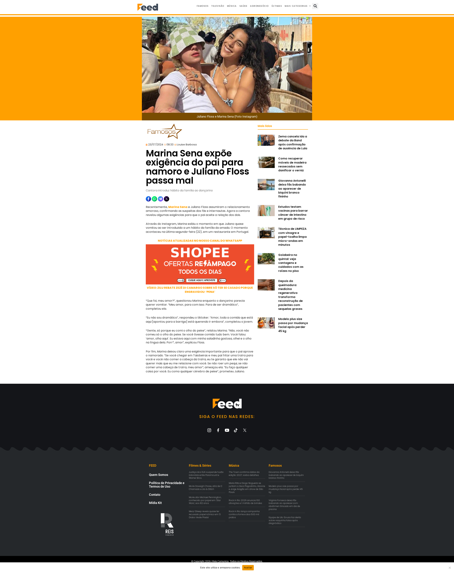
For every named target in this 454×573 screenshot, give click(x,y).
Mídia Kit (155, 503)
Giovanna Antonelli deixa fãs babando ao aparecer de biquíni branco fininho (292, 189)
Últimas (277, 5)
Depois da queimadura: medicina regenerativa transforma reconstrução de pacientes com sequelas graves (290, 295)
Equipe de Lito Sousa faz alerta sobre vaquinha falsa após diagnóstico (285, 520)
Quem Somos (158, 475)
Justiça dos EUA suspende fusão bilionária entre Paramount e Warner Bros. (206, 475)
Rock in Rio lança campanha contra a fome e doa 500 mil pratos (244, 514)
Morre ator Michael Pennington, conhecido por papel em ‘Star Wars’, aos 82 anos (205, 500)
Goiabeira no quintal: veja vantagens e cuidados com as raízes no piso (290, 263)
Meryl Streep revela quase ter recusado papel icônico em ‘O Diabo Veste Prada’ (205, 514)
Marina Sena (177, 207)
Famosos (203, 5)
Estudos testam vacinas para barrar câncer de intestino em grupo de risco (293, 213)
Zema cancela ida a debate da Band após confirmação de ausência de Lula (292, 142)
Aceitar (248, 567)
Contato (154, 494)
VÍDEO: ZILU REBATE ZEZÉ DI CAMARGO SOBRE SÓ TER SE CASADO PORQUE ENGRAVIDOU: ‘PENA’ (200, 290)
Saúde (243, 5)
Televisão (217, 5)
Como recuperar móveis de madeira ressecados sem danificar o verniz (292, 164)
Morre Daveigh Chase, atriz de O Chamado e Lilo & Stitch (205, 488)
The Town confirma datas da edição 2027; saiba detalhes (244, 474)
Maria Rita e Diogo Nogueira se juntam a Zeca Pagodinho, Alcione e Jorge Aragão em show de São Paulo (247, 487)
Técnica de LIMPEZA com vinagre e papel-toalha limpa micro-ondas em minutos (292, 237)
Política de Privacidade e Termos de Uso (166, 484)
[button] (315, 6)
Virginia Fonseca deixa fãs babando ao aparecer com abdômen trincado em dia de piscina (284, 505)
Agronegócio (259, 5)
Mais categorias (296, 5)
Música (232, 5)
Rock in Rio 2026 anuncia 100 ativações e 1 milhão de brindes (245, 502)
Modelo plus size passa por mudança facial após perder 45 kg (293, 325)
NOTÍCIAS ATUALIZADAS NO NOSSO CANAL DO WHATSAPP (200, 241)
